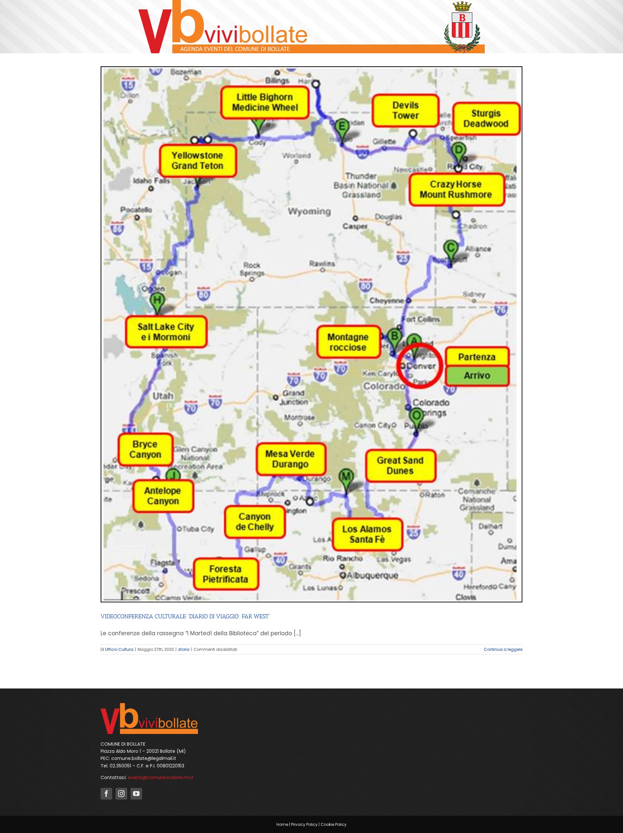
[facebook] (106, 794)
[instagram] (121, 794)
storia (183, 649)
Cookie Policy (334, 824)
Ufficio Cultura (119, 649)
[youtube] (136, 794)
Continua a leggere (503, 649)
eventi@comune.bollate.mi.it (160, 777)
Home (282, 824)
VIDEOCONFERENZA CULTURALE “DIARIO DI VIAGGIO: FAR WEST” (185, 616)
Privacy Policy (304, 824)
